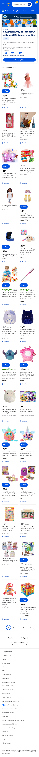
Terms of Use (6, 693)
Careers (4, 659)
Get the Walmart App (8, 686)
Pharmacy (5, 731)
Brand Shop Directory (8, 728)
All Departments (7, 651)
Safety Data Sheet (7, 690)
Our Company (6, 663)
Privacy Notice (6, 697)
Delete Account (6, 743)
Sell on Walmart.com (8, 667)
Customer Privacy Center (9, 709)
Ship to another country (24, 17)
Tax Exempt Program (8, 682)
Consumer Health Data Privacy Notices (13, 720)
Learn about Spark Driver (9, 724)
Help (3, 671)
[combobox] (22, 4)
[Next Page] (35, 627)
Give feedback (19, 643)
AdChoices (5, 716)
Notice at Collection (8, 712)
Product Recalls (6, 674)
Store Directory (6, 655)
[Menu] (3, 4)
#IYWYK (4, 739)
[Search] (29, 4)
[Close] (34, 17)
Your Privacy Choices (11, 705)
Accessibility (5, 678)
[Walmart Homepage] (8, 4)
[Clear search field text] (26, 4)
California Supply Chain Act (10, 701)
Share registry (19, 60)
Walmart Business (7, 735)
